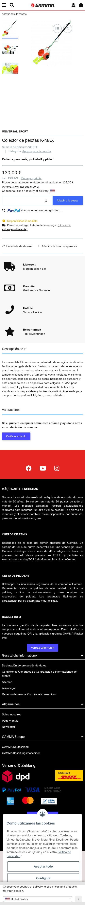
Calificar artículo (16, 436)
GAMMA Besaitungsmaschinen (21, 752)
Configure (43, 878)
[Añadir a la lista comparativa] (57, 28)
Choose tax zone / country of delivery (25, 190)
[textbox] (37, 899)
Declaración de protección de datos (24, 665)
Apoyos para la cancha (36, 151)
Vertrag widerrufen (42, 647)
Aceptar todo (43, 866)
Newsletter (8, 726)
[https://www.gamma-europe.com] (29, 468)
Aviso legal (8, 688)
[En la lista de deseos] (67, 28)
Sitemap (7, 682)
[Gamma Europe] (42, 5)
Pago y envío (10, 720)
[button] (73, 5)
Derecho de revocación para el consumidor (29, 694)
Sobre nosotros (11, 714)
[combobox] (37, 899)
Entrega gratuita (31, 178)
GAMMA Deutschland (15, 746)
